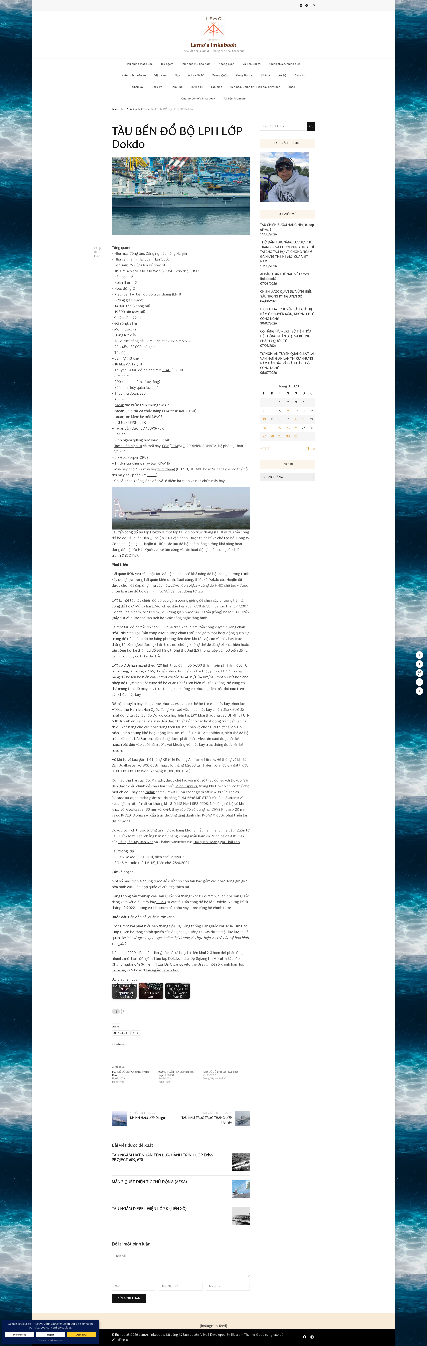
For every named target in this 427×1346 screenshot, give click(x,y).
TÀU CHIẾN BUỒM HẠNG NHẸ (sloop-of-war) (287, 227)
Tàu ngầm (167, 64)
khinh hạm (229, 964)
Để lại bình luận (97, 252)
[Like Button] (116, 1011)
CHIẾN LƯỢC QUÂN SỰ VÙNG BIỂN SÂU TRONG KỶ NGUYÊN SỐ (286, 294)
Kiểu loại (121, 294)
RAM (166, 809)
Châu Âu (300, 76)
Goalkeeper (129, 458)
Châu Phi (157, 87)
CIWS (144, 458)
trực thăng (166, 469)
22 (280, 428)
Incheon (118, 970)
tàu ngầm (153, 970)
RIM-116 (163, 463)
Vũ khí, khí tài (252, 64)
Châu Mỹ (137, 87)
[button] (181, 508)
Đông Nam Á (244, 76)
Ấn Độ (282, 76)
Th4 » (310, 449)
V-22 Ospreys (186, 786)
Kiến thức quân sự (134, 76)
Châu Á (265, 76)
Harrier (136, 710)
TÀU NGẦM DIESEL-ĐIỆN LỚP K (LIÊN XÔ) (149, 1209)
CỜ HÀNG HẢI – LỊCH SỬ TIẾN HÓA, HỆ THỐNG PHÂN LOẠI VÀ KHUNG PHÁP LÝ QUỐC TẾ (286, 336)
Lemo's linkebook (213, 44)
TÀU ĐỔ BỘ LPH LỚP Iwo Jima (220, 1072)
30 (288, 436)
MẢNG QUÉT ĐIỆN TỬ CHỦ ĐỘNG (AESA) (149, 1182)
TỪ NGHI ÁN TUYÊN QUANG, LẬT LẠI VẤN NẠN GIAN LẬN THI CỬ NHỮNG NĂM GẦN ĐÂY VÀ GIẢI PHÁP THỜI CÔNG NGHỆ (287, 361)
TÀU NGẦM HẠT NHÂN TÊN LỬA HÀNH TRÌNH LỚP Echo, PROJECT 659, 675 (163, 1157)
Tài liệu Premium (235, 99)
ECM (174, 446)
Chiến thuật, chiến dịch (285, 64)
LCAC (166, 370)
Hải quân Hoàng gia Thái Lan (216, 842)
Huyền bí (197, 87)
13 (264, 419)
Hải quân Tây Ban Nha (135, 842)
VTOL (151, 475)
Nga (177, 76)
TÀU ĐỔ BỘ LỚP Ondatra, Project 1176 (131, 1073)
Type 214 (169, 970)
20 (264, 428)
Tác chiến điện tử (128, 446)
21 (272, 428)
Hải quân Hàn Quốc (154, 259)
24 (296, 428)
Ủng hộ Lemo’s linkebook (198, 99)
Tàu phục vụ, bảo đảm (195, 64)
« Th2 (264, 449)
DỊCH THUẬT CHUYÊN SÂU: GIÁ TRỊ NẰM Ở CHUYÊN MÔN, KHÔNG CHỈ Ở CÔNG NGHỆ (287, 314)
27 (264, 436)
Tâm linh (177, 87)
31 (296, 436)
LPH (176, 294)
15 (280, 419)
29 (280, 436)
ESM (165, 446)
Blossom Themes (243, 1334)
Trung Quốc (220, 76)
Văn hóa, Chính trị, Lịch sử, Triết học (255, 87)
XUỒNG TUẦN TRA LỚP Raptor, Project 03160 (175, 1073)
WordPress (120, 1340)
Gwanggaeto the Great (188, 964)
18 (303, 419)
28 (272, 436)
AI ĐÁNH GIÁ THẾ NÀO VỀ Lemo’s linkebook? (284, 276)
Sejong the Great (210, 959)
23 (288, 428)
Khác (291, 87)
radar (119, 405)
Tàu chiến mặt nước (140, 64)
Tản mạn (216, 87)
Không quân (226, 64)
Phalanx (227, 809)
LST (198, 650)
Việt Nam (160, 76)
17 (296, 419)
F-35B (234, 710)
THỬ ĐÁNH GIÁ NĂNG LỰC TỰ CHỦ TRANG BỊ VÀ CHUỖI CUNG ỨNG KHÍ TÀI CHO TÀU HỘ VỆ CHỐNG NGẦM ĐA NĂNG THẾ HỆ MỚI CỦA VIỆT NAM (287, 252)
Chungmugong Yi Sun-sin (133, 964)
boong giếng (188, 600)
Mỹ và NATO (196, 76)
